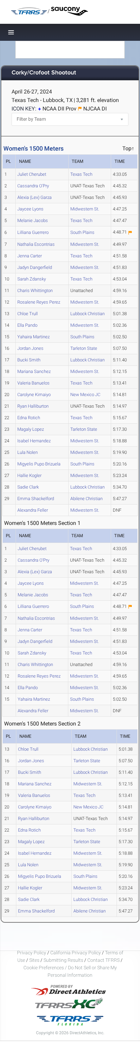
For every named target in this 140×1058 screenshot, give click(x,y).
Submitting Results (63, 960)
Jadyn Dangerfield (34, 267)
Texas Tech (81, 174)
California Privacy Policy (75, 952)
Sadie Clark (28, 487)
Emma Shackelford (35, 498)
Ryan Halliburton (33, 406)
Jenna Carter (29, 255)
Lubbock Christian (87, 313)
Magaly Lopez (30, 429)
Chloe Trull (27, 313)
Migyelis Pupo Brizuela (38, 463)
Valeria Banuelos (33, 383)
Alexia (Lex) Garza (34, 197)
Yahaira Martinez (33, 336)
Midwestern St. (84, 208)
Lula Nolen (27, 452)
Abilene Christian (86, 498)
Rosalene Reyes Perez (38, 302)
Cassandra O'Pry (33, 185)
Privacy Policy (31, 952)
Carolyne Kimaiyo (34, 394)
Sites (34, 960)
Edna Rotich (28, 417)
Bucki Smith (28, 359)
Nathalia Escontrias (36, 244)
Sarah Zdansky (31, 278)
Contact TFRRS (104, 960)
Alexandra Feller (32, 510)
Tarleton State (83, 348)
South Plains (82, 232)
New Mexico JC (85, 394)
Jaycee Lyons (30, 208)
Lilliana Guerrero (33, 232)
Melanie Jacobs (32, 220)
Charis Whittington (35, 290)
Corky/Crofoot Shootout (44, 73)
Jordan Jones (30, 348)
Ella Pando (27, 325)
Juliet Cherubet (31, 174)
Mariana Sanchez (34, 371)
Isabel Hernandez (34, 440)
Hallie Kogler (29, 475)
